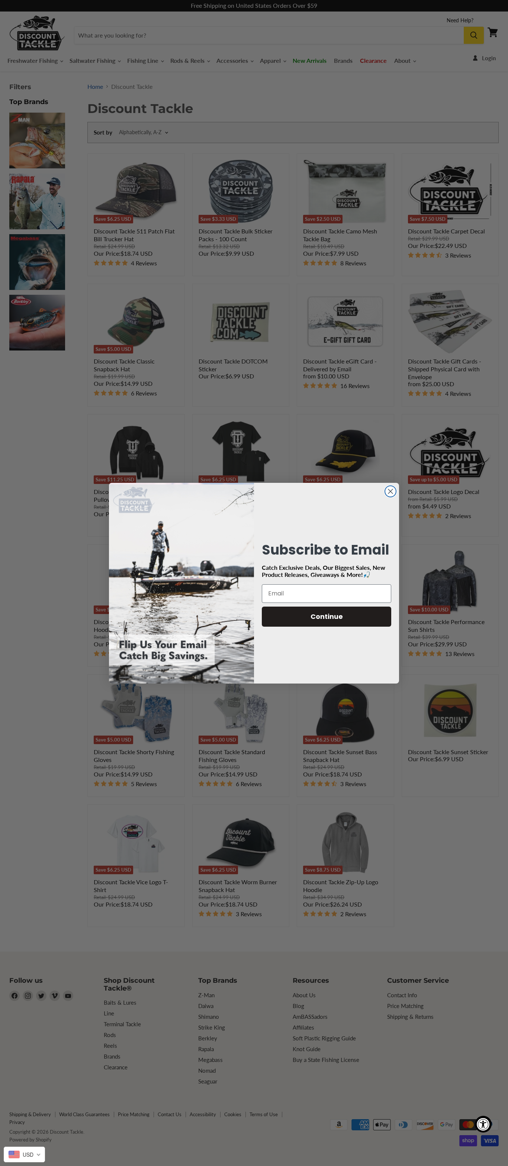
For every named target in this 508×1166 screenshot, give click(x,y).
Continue (327, 616)
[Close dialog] (390, 491)
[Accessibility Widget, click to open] (483, 1124)
